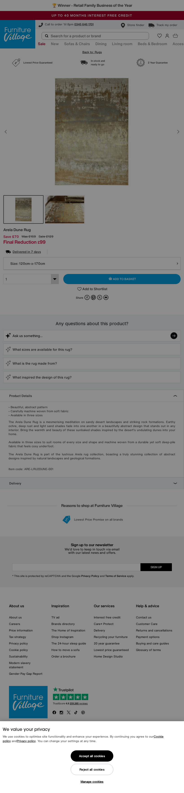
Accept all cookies (92, 756)
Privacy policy (26, 741)
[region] (92, 757)
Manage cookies (92, 782)
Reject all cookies (91, 769)
